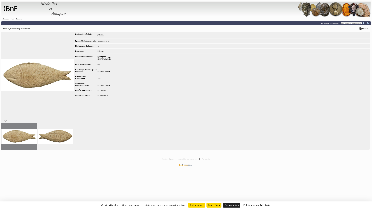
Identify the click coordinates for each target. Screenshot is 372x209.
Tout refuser (214, 205)
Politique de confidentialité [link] (257, 205)
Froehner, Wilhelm (104, 71)
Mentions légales (168, 159)
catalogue (5, 19)
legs (99, 65)
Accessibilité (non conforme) (187, 159)
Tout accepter (196, 205)
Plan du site (206, 159)
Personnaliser (232, 205)
